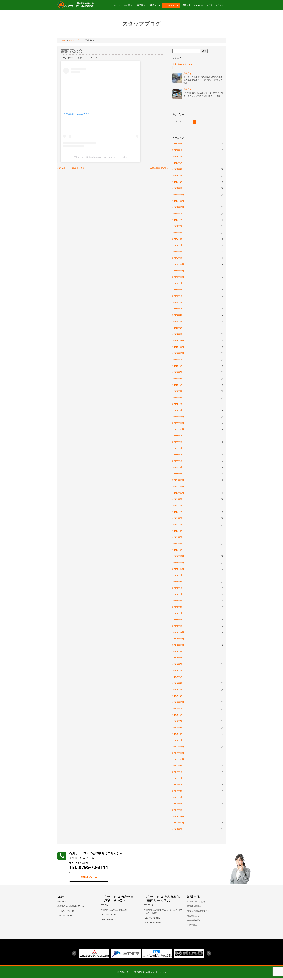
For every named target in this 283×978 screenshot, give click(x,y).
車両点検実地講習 (159, 168)
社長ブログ (155, 5)
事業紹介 (141, 5)
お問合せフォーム (89, 876)
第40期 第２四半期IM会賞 (71, 168)
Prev (74, 953)
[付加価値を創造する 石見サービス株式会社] (75, 4)
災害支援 (187, 73)
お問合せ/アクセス (215, 5)
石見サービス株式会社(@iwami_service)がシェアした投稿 (100, 157)
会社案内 (128, 5)
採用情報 (186, 5)
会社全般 (178, 121)
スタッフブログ (171, 5)
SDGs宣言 (198, 5)
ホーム (117, 5)
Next (209, 953)
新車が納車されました (182, 64)
